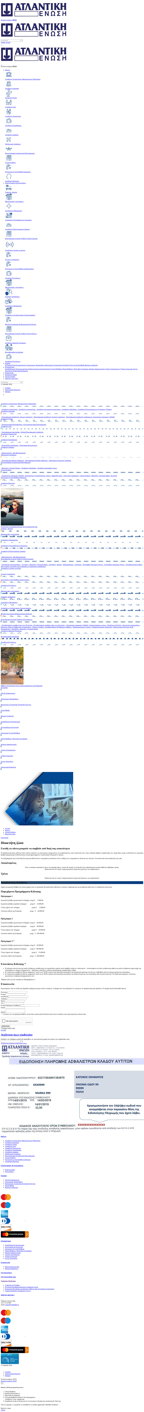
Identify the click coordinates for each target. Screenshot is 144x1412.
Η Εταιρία (8, 365)
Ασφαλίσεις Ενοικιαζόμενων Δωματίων (18, 220)
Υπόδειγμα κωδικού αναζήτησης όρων (14, 1043)
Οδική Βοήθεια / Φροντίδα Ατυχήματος (75, 369)
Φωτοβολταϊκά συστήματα (14, 352)
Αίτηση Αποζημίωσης (112, 369)
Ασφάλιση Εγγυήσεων (12, 278)
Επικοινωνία (9, 373)
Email (3, 1007)
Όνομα (3, 994)
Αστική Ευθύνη (10, 163)
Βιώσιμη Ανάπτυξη (91, 365)
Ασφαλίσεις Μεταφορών (13, 306)
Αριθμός (4, 999)
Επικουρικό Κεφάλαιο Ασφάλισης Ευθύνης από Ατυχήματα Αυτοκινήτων (29, 1289)
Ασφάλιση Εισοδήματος (13, 125)
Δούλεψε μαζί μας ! (11, 378)
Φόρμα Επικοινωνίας (12, 1267)
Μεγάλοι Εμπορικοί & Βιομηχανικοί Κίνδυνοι (20, 324)
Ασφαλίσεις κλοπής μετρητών (15, 250)
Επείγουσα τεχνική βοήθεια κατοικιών (18, 172)
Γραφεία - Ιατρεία (11, 192)
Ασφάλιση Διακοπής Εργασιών (15, 343)
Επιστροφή (4, 838)
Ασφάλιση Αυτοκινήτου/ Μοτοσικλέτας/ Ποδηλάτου (22, 79)
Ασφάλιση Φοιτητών (12, 181)
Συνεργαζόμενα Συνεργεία (34, 369)
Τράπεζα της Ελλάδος (12, 1285)
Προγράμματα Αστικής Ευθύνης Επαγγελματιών (21, 238)
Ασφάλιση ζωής (10, 107)
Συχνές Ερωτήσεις (7, 761)
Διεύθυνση (4, 996)
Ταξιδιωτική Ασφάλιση (13, 144)
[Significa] (7, 395)
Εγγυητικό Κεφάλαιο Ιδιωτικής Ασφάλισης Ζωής (21, 1287)
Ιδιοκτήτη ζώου (10, 834)
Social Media (80, 365)
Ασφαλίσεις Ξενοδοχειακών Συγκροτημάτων (20, 315)
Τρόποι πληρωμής (126, 369)
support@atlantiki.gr (12, 1305)
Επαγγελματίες (10, 1170)
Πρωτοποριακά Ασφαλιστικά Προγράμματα (20, 153)
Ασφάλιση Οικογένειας (13, 116)
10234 (3, 1410)
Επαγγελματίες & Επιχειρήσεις (15, 183)
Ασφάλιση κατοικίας (12, 88)
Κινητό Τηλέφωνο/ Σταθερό (10, 1005)
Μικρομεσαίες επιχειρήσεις (14, 201)
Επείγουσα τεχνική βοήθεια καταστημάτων (19, 269)
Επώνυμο (4, 992)
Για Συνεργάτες (10, 377)
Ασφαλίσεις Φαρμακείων (13, 211)
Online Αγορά (5, 42)
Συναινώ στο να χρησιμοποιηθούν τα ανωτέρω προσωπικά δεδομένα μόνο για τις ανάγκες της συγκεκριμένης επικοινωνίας (44, 1014)
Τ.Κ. (2, 1003)
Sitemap (7, 392)
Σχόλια (3, 1012)
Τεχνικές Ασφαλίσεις (12, 260)
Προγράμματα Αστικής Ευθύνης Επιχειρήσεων (21, 334)
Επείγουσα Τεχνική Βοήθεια (52, 369)
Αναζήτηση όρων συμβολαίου (16, 1034)
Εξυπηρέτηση (9, 367)
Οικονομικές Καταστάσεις (36, 365)
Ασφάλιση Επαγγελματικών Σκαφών (17, 229)
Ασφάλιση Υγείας (11, 98)
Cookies (8, 388)
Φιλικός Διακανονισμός (97, 369)
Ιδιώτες (7, 70)
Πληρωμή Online (11, 375)
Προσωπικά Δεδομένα (20, 371)
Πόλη (3, 1001)
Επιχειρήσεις (9, 1172)
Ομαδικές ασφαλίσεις (12, 297)
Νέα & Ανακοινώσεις (19, 365)
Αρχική (7, 828)
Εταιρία (7, 363)
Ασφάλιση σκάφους (11, 135)
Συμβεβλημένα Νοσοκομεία (15, 369)
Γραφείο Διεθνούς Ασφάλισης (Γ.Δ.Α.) (18, 1291)
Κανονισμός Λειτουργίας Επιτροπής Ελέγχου (60, 365)
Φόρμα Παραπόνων (11, 1269)
